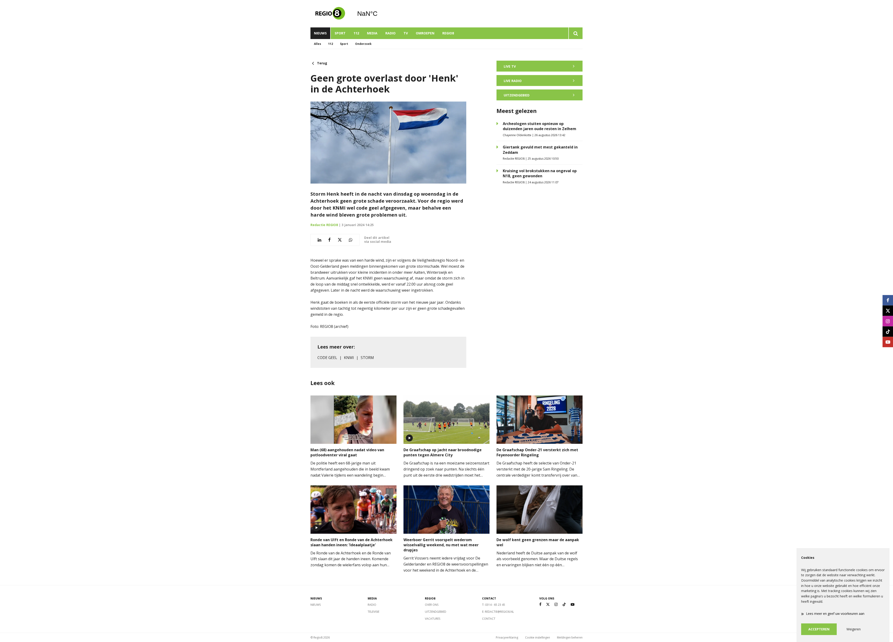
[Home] (330, 14)
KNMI (349, 357)
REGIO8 (448, 33)
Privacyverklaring (507, 637)
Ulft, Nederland (379, 13)
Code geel (327, 357)
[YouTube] (572, 604)
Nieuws (320, 33)
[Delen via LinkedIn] (319, 240)
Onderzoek (363, 44)
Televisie (373, 612)
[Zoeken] (575, 33)
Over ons (431, 605)
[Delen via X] (339, 240)
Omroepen (425, 33)
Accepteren (819, 629)
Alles (317, 44)
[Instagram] (556, 604)
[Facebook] (540, 604)
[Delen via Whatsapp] (350, 240)
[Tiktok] (564, 604)
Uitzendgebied (435, 612)
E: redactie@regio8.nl (498, 612)
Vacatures (432, 619)
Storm (367, 357)
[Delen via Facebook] (329, 240)
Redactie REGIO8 (324, 225)
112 (356, 33)
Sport (340, 33)
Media (372, 33)
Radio (390, 33)
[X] (548, 604)
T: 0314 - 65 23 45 (493, 605)
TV (405, 33)
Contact (488, 619)
